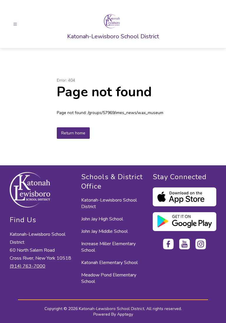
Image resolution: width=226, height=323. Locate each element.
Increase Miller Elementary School (108, 246)
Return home (73, 133)
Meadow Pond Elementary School (108, 278)
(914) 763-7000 (27, 266)
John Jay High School (102, 219)
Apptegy (125, 314)
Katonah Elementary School (109, 262)
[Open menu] (15, 24)
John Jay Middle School (104, 231)
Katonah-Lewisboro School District (109, 203)
